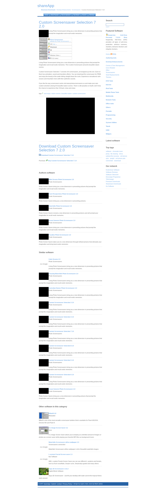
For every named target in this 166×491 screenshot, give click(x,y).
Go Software (110, 186)
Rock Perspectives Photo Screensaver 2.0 (63, 194)
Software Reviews (112, 172)
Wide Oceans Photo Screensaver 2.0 (61, 179)
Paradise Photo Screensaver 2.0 (60, 235)
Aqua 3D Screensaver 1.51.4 (58, 469)
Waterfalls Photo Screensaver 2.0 (60, 206)
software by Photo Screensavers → (60, 41)
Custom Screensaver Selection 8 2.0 (61, 346)
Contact (59, 484)
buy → (55, 44)
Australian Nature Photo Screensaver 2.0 (63, 288)
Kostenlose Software (112, 170)
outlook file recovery (112, 156)
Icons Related (110, 68)
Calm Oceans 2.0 (54, 259)
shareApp (47, 484)
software (108, 151)
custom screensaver (79, 93)
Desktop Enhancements (64, 10)
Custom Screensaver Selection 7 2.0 (61, 331)
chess (121, 154)
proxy (107, 154)
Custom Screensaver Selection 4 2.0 (61, 317)
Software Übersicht (112, 175)
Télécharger (110, 179)
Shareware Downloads (113, 184)
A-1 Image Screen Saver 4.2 (58, 428)
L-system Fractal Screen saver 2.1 (61, 454)
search (107, 27)
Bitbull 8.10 (52, 413)
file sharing (114, 154)
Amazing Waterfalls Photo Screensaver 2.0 (63, 274)
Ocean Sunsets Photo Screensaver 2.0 (62, 220)
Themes (108, 77)
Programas (116, 177)
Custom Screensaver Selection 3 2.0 (61, 302)
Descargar (109, 177)
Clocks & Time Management (115, 65)
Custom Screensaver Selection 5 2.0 (61, 360)
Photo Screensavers (56, 39)
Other (107, 70)
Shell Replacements (112, 75)
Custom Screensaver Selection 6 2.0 (61, 374)
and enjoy (47, 93)
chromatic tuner (118, 151)
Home (108, 54)
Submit (53, 484)
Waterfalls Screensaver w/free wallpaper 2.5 (64, 442)
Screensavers (76, 10)
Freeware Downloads (113, 181)
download (117, 161)
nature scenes (56, 93)
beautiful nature (66, 93)
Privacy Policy (67, 484)
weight (112, 158)
